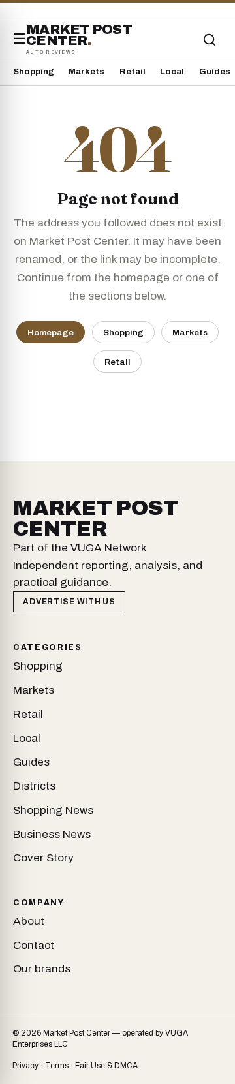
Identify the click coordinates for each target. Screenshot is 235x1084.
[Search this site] (209, 39)
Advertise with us (69, 601)
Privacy (25, 1065)
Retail (132, 71)
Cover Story (43, 858)
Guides (214, 71)
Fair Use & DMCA (106, 1065)
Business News (52, 834)
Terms (57, 1065)
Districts (34, 786)
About (28, 921)
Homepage (50, 332)
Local (172, 71)
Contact (33, 945)
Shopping (33, 71)
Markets (86, 71)
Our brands (41, 969)
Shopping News (53, 810)
